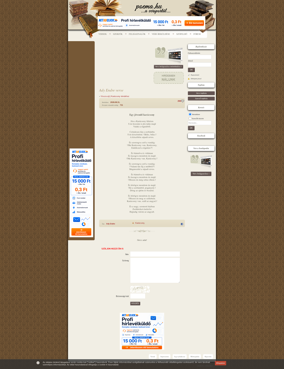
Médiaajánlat (195, 356)
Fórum (197, 34)
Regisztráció (195, 75)
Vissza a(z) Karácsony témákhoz (115, 96)
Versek (103, 34)
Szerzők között (198, 118)
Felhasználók (137, 34)
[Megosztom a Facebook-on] (181, 224)
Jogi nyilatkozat (179, 356)
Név (127, 254)
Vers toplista (201, 93)
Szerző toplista (201, 99)
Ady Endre (110, 224)
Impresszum (164, 356)
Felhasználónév (194, 53)
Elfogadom (220, 363)
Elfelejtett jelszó (196, 78)
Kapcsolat (208, 356)
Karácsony (139, 223)
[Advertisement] (81, 50)
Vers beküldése (161, 34)
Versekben (196, 114)
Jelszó (190, 61)
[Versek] (152, 8)
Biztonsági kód (122, 296)
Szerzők (117, 34)
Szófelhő (181, 34)
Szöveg (125, 260)
